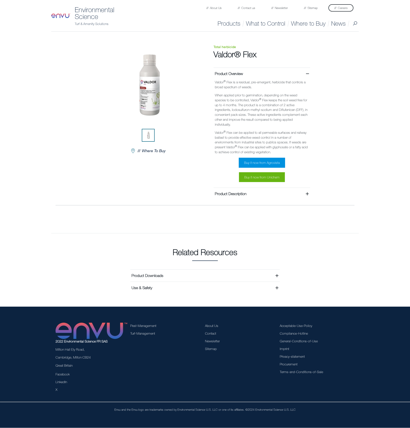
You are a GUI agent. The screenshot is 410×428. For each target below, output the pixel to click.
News (338, 23)
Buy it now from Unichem (262, 177)
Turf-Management (142, 333)
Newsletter (212, 341)
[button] (262, 128)
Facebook (63, 374)
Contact (210, 333)
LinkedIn (61, 382)
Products (229, 23)
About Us (211, 326)
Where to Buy (308, 23)
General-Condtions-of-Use (299, 341)
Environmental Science (94, 13)
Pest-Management (143, 326)
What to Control (265, 23)
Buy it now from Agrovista (262, 163)
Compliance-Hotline (294, 333)
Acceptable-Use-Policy (296, 326)
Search (355, 23)
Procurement (288, 364)
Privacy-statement (292, 356)
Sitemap (211, 349)
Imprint (284, 349)
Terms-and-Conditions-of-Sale (301, 372)
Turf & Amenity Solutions (91, 24)
